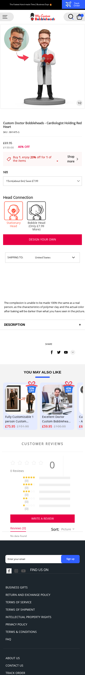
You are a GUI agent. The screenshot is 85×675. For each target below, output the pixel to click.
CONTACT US (14, 651)
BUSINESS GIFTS (17, 573)
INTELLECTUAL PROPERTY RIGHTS (28, 602)
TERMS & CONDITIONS (21, 617)
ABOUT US (13, 644)
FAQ (8, 625)
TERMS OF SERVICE (19, 588)
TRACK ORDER (15, 658)
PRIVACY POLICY (16, 610)
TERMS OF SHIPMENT (20, 595)
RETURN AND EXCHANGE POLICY (28, 580)
